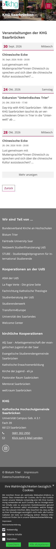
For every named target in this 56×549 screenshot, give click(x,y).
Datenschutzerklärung (41, 517)
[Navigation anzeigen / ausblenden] (49, 6)
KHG (5, 401)
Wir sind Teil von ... (17, 219)
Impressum (6, 521)
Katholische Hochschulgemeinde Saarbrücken (25, 411)
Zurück (8, 188)
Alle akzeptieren (39, 544)
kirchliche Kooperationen (22, 333)
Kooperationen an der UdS (23, 269)
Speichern (13, 544)
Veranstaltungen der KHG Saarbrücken (24, 35)
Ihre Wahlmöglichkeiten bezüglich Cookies (28, 488)
